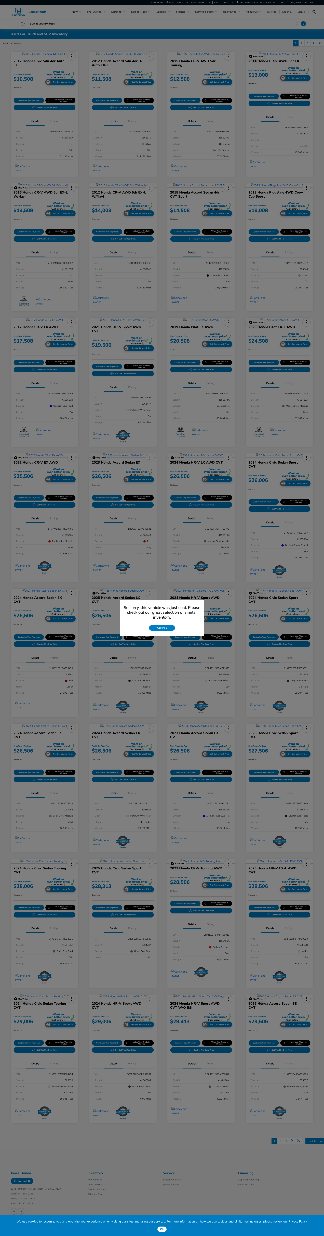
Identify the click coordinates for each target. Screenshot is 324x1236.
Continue (162, 627)
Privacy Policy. (298, 1221)
